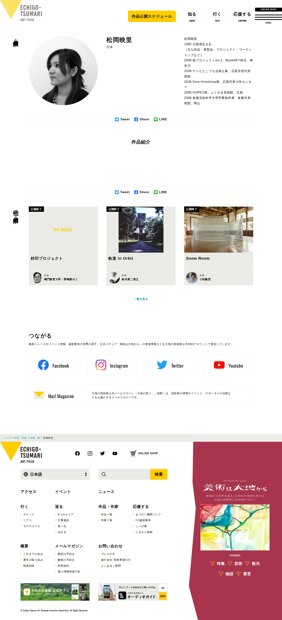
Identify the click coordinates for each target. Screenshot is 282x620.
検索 (159, 474)
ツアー (27, 520)
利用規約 (63, 565)
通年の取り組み (33, 559)
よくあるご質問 (111, 565)
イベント (63, 491)
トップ (7, 438)
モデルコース (31, 526)
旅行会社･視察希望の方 (116, 559)
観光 (256, 563)
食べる (62, 526)
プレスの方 (108, 553)
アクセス (29, 491)
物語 (230, 574)
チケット (29, 514)
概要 (25, 546)
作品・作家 (16, 36)
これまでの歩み (33, 553)
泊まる (62, 532)
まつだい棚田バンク (148, 514)
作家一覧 (35, 438)
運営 (247, 574)
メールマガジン (69, 546)
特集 (221, 563)
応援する (141, 506)
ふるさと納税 (144, 532)
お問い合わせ (110, 546)
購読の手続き (66, 553)
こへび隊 (141, 526)
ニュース (106, 491)
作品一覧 (106, 514)
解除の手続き (66, 559)
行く (25, 506)
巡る (59, 506)
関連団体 (29, 565)
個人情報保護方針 (69, 571)
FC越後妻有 (143, 520)
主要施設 (63, 520)
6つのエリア (66, 514)
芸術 (238, 563)
